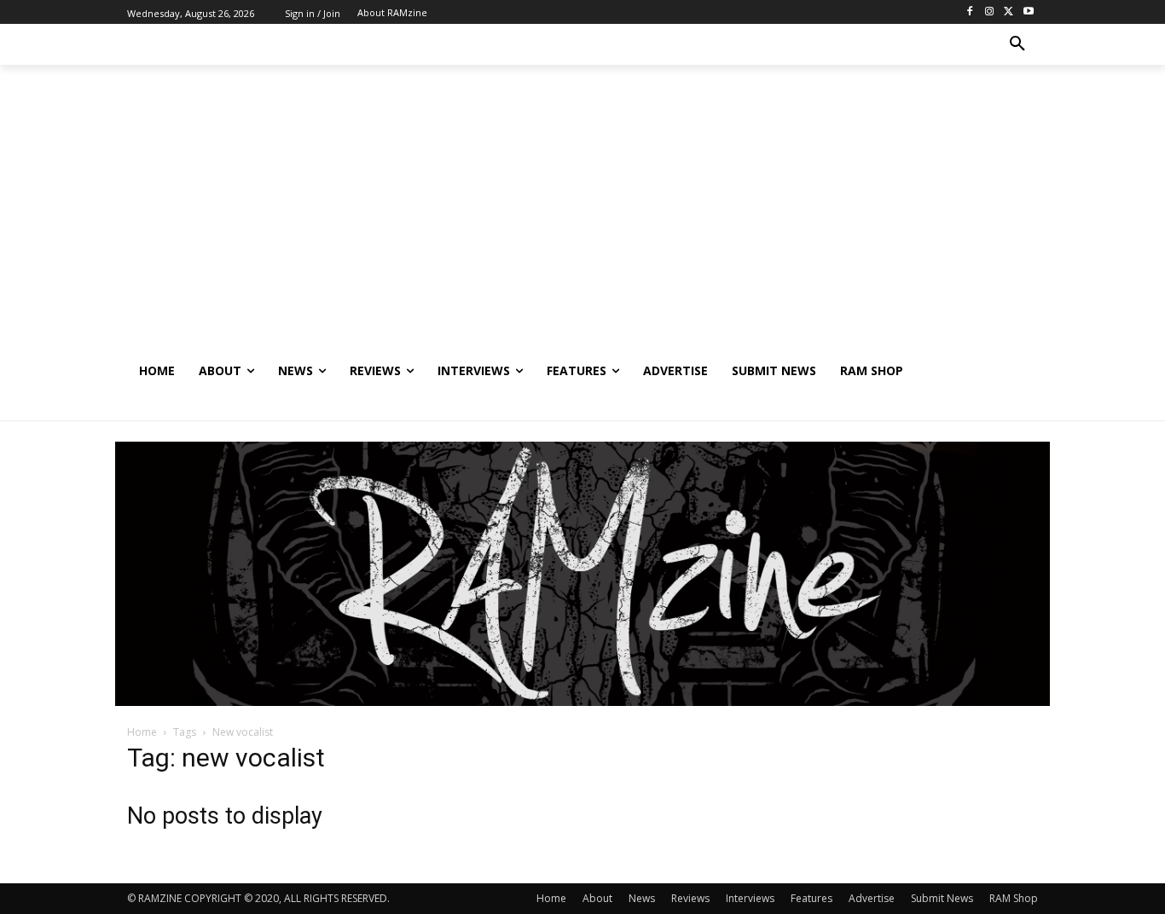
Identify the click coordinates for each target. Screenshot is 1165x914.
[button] (1017, 44)
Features (811, 898)
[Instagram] (990, 12)
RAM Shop (1013, 898)
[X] (1008, 12)
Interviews (750, 898)
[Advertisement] (582, 222)
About (597, 898)
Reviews (690, 898)
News (642, 898)
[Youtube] (1028, 12)
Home (142, 732)
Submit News (942, 898)
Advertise (872, 898)
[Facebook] (970, 12)
